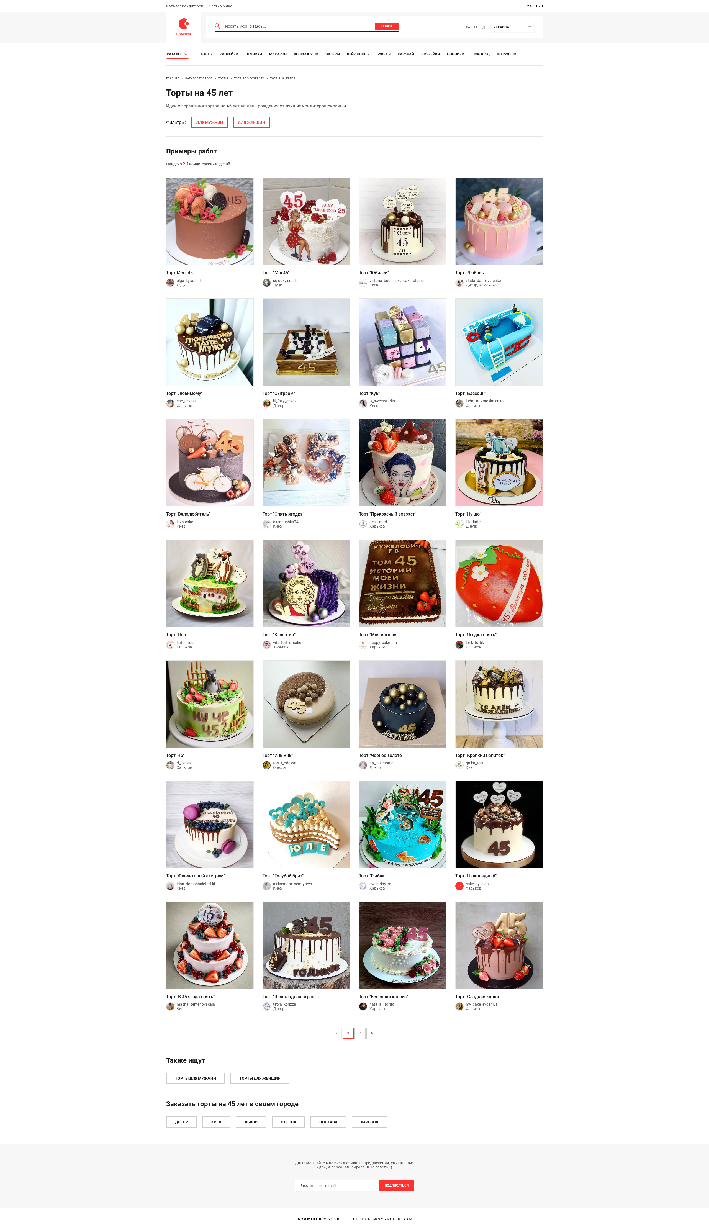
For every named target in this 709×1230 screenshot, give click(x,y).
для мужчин (209, 122)
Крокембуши (306, 54)
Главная (172, 78)
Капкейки (229, 54)
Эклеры (332, 54)
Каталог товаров (198, 78)
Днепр (181, 1122)
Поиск (386, 26)
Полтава (328, 1122)
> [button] (372, 1033)
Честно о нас (220, 6)
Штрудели (506, 54)
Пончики (455, 54)
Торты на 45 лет (282, 78)
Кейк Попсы (358, 54)
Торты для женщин (260, 1078)
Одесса (288, 1122)
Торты (206, 54)
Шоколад (480, 54)
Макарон (278, 54)
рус (539, 6)
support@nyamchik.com (382, 1219)
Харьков (369, 1122)
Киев (216, 1122)
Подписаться (397, 1185)
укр (530, 6)
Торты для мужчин (195, 1078)
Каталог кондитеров (184, 6)
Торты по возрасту (249, 78)
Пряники (253, 54)
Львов (251, 1122)
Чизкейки (430, 54)
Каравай (406, 54)
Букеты (384, 54)
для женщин (251, 122)
